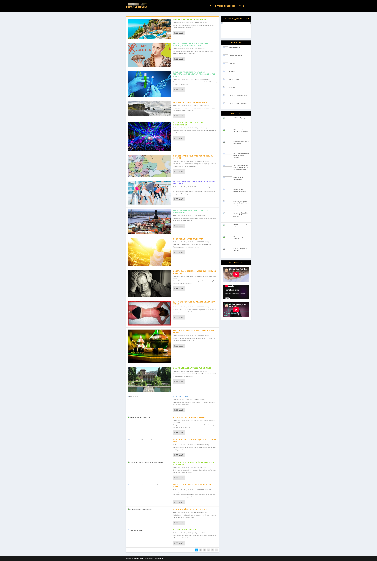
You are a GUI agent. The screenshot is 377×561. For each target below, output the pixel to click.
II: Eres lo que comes (199, 48)
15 (212, 550)
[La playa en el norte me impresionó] (149, 108)
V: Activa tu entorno (199, 399)
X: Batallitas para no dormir (201, 335)
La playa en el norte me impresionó (190, 102)
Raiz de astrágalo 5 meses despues (190, 509)
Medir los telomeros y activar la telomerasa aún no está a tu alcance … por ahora (194, 74)
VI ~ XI (241, 6)
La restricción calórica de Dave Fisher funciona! (240, 214)
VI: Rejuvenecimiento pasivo (201, 79)
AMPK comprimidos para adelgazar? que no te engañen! (241, 203)
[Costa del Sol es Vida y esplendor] (149, 29)
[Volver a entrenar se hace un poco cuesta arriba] (149, 485)
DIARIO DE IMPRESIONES (225, 6)
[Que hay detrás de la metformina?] (149, 417)
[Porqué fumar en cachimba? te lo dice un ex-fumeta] (149, 346)
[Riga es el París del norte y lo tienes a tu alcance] (149, 166)
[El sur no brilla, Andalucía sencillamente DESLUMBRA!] (149, 462)
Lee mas (178, 33)
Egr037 (183, 22)
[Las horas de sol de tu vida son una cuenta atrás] (149, 313)
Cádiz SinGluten (180, 397)
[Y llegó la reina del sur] (149, 530)
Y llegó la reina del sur (184, 530)
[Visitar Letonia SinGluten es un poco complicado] (149, 221)
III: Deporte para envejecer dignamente (204, 187)
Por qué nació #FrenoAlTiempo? (188, 239)
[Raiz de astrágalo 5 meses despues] (149, 509)
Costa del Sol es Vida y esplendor (189, 19)
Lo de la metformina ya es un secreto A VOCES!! (241, 155)
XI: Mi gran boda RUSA (200, 22)
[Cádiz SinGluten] (149, 397)
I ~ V (209, 6)
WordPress (159, 558)
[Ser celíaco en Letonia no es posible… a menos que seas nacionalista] (149, 55)
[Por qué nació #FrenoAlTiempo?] (149, 252)
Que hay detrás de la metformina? (189, 417)
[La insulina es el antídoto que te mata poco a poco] (149, 440)
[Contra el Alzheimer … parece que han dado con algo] (149, 283)
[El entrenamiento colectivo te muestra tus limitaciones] (149, 193)
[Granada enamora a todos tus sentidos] (149, 379)
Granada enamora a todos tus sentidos (192, 368)
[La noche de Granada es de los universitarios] (149, 136)
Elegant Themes (139, 558)
